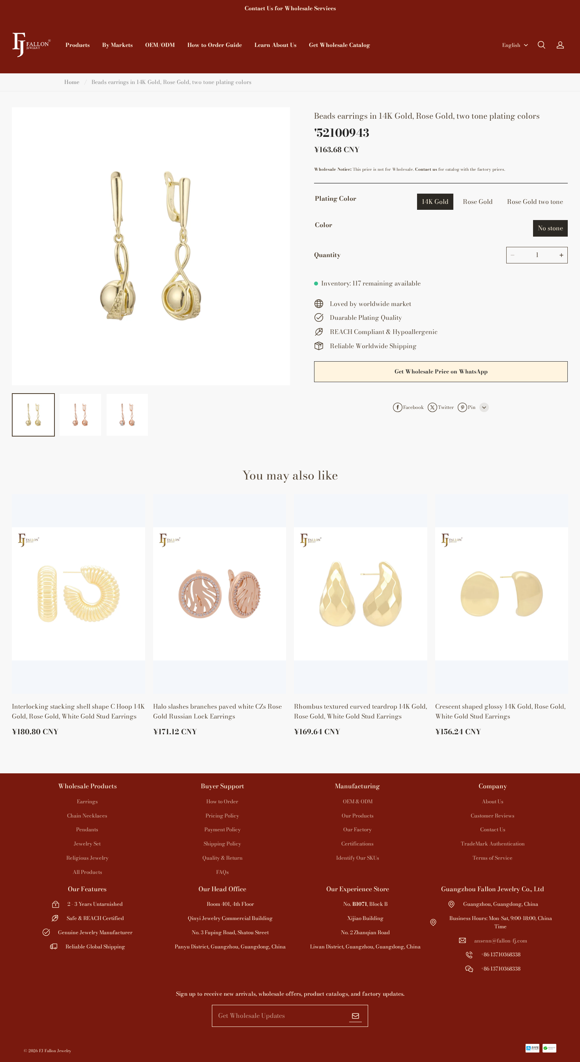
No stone (550, 228)
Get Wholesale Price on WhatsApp (441, 371)
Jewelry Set (87, 843)
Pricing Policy (222, 815)
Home (71, 82)
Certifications (357, 843)
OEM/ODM (160, 45)
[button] (541, 45)
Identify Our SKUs (357, 858)
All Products (87, 872)
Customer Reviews (493, 815)
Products (77, 45)
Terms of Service (493, 858)
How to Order (222, 801)
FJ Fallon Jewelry (55, 1051)
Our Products (358, 815)
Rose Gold (478, 201)
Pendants (87, 829)
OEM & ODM (357, 801)
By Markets (117, 45)
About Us (492, 801)
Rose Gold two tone (535, 201)
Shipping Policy (222, 843)
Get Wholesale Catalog (339, 45)
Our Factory (357, 829)
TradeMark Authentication (493, 843)
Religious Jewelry (87, 858)
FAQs (222, 872)
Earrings (87, 801)
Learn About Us (275, 45)
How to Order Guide (214, 45)
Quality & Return (222, 858)
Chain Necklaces (87, 815)
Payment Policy (222, 829)
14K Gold (435, 201)
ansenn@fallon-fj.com (500, 940)
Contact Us (492, 829)
